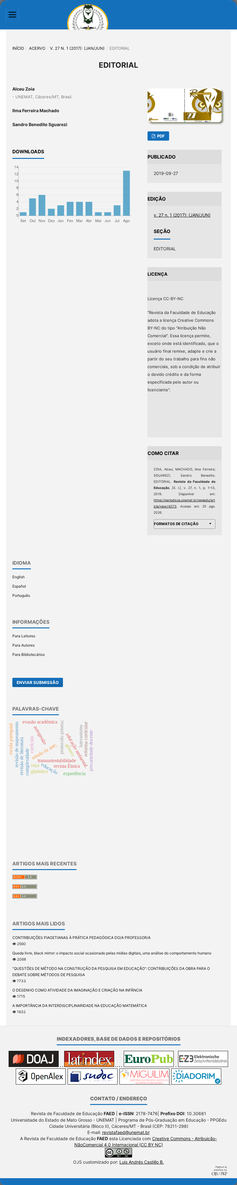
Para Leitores (23, 636)
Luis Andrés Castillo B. (141, 1162)
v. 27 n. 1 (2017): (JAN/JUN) (77, 48)
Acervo (37, 48)
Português (21, 595)
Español (19, 586)
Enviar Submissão (38, 682)
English (18, 577)
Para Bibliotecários (28, 654)
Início (18, 48)
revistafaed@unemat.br (126, 1132)
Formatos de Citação (176, 524)
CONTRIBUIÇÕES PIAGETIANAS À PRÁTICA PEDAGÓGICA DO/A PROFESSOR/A (81, 937)
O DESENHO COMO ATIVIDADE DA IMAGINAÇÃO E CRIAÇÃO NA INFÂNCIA (77, 990)
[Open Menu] (12, 14)
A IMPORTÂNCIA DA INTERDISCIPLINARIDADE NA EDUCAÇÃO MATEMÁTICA (79, 1005)
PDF (160, 136)
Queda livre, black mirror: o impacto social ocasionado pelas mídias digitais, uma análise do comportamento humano (111, 953)
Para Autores (23, 645)
